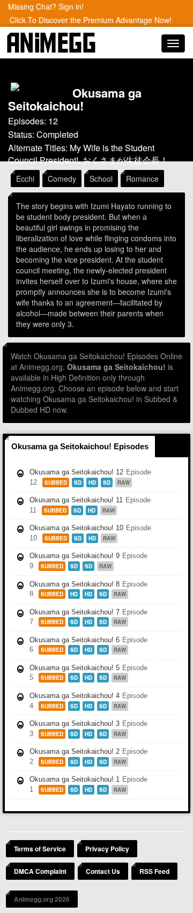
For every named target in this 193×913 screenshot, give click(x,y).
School (101, 178)
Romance (142, 178)
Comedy (62, 178)
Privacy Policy (107, 848)
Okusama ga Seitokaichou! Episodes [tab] (80, 446)
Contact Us (103, 871)
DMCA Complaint (40, 871)
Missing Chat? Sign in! (46, 6)
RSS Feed (154, 871)
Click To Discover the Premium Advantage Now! (91, 19)
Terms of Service (40, 848)
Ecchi (25, 178)
